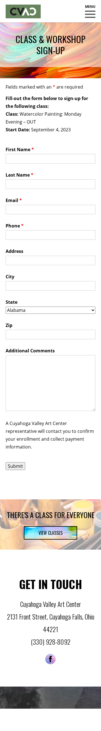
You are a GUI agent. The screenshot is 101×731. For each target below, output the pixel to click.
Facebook (50, 659)
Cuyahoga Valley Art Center (23, 11)
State (11, 302)
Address (14, 251)
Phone (15, 226)
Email (14, 200)
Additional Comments (30, 351)
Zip (9, 325)
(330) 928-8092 (50, 642)
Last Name (19, 175)
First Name (20, 149)
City (10, 277)
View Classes (50, 533)
